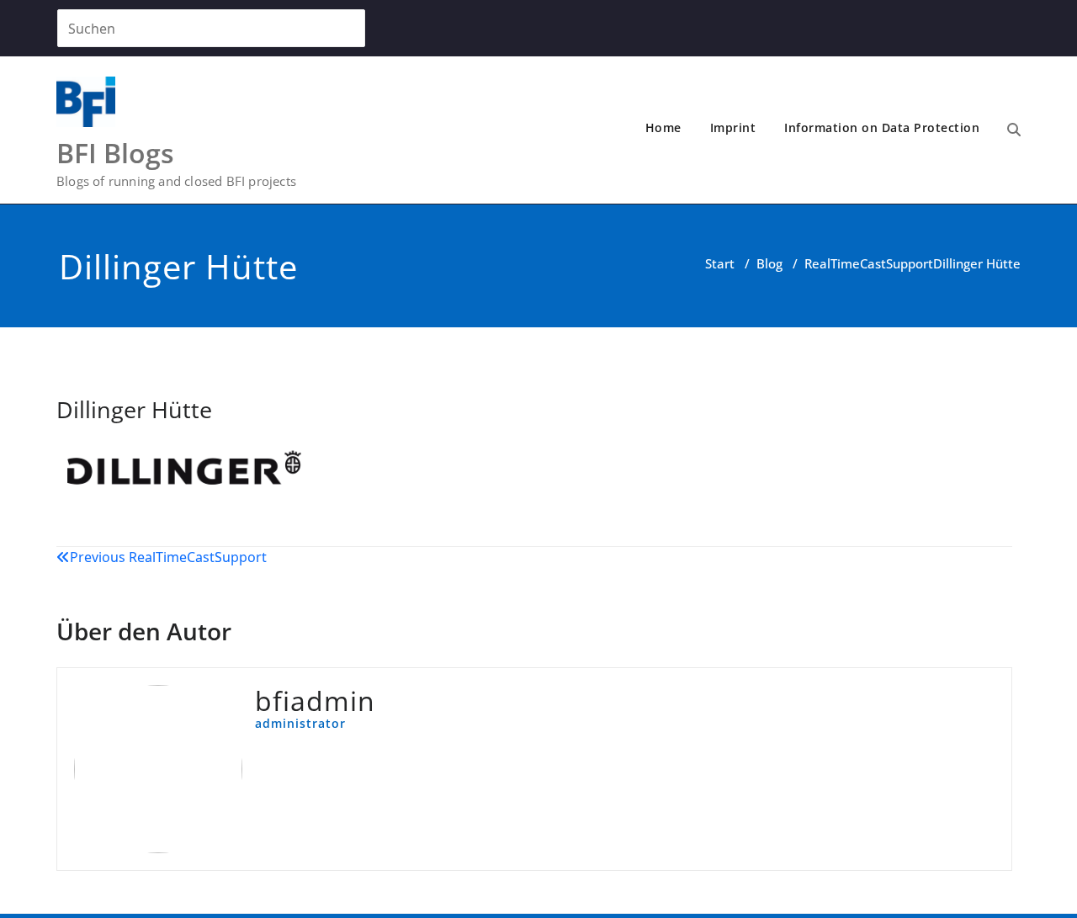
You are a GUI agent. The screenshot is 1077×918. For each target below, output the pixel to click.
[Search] (1014, 129)
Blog (769, 263)
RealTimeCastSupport (868, 263)
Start (720, 263)
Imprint (733, 127)
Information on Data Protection (881, 127)
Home (663, 127)
